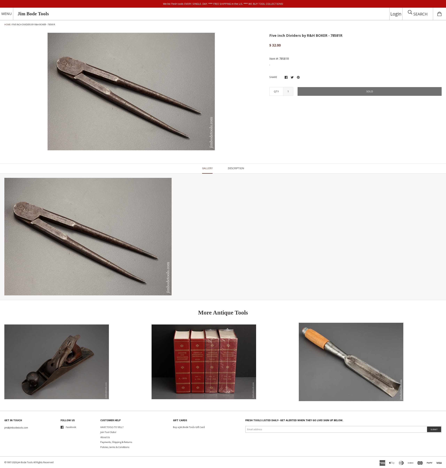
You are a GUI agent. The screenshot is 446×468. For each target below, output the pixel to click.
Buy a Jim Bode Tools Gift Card (189, 427)
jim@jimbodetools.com (16, 427)
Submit (434, 429)
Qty (276, 91)
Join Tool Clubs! (108, 432)
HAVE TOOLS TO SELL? (111, 427)
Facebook (71, 427)
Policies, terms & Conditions (114, 447)
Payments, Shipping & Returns (116, 442)
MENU (6, 13)
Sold (369, 91)
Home (7, 24)
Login (395, 14)
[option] (131, 91)
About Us (105, 437)
